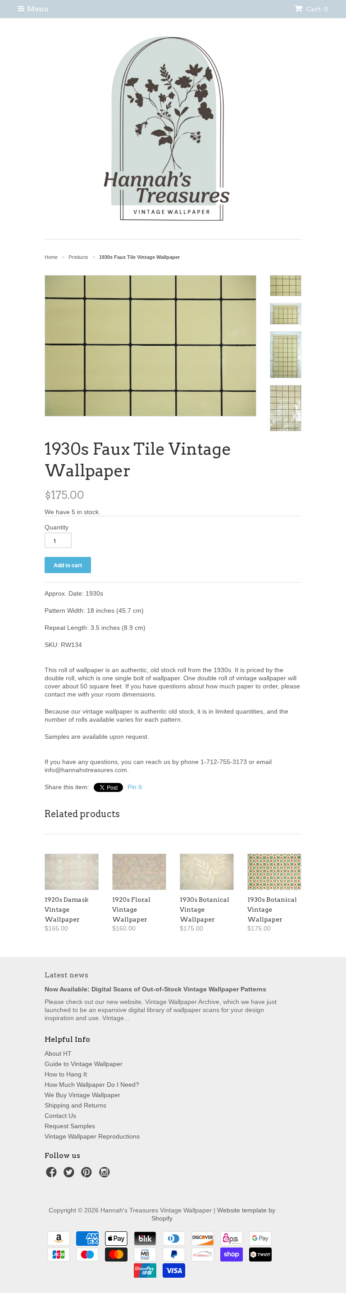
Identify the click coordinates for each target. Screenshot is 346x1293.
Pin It (134, 787)
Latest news (66, 975)
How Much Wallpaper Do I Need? (92, 1084)
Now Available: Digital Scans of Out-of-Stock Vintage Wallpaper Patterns (155, 989)
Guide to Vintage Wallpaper (84, 1063)
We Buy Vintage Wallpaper (82, 1095)
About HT (58, 1053)
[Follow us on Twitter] (70, 1175)
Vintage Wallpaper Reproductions (92, 1136)
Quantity (56, 527)
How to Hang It (66, 1074)
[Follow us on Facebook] (52, 1175)
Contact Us (60, 1115)
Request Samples (70, 1126)
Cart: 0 (316, 9)
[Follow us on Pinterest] (88, 1175)
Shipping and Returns (75, 1105)
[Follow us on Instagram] (106, 1175)
